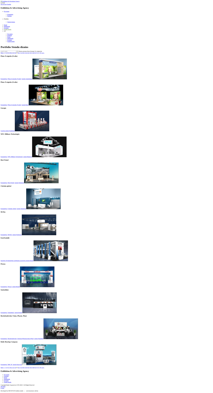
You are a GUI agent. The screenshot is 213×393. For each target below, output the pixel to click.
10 (7, 53)
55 (32, 53)
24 (15, 53)
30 (23, 53)
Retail (5, 25)
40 (27, 53)
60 (33, 53)
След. (42, 53)
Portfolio (9, 35)
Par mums (6, 11)
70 (37, 53)
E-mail (2, 388)
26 (18, 53)
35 (25, 53)
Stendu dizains (11, 22)
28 (22, 53)
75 (38, 53)
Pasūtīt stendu (7, 29)
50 (30, 53)
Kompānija (10, 14)
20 (10, 53)
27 (20, 53)
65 (35, 53)
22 (12, 53)
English (9, 4)
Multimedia (7, 26)
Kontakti (6, 28)
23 (13, 53)
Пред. (2, 53)
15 (8, 53)
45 (28, 53)
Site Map (3, 386)
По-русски (4, 4)
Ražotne (9, 16)
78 (40, 53)
